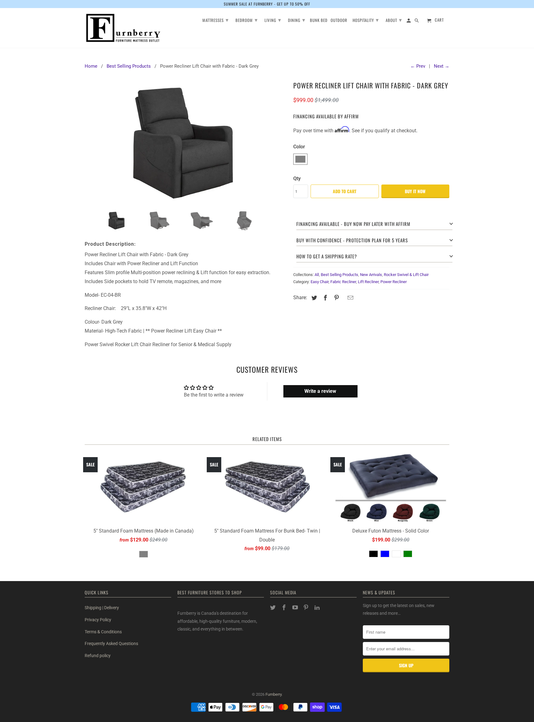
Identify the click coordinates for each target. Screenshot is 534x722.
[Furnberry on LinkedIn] (317, 607)
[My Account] (409, 21)
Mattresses (215, 19)
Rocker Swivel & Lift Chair (406, 274)
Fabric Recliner (343, 281)
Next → (441, 66)
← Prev (417, 66)
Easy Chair (319, 281)
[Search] (417, 21)
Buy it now (415, 191)
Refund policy (98, 655)
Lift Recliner (368, 281)
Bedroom (246, 19)
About (394, 19)
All (317, 274)
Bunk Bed (319, 20)
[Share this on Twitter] (313, 298)
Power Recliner (393, 281)
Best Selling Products (339, 274)
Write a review (320, 391)
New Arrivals (371, 274)
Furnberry (273, 694)
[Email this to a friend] (349, 298)
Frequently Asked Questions (111, 643)
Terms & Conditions (103, 631)
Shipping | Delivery (102, 607)
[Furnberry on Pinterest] (306, 607)
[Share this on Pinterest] (336, 298)
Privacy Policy (98, 619)
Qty (297, 178)
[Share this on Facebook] (324, 298)
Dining (296, 19)
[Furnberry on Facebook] (284, 607)
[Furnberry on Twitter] (273, 607)
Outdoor (339, 20)
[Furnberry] (123, 28)
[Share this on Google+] (343, 298)
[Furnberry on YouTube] (295, 607)
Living (273, 19)
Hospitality (366, 19)
